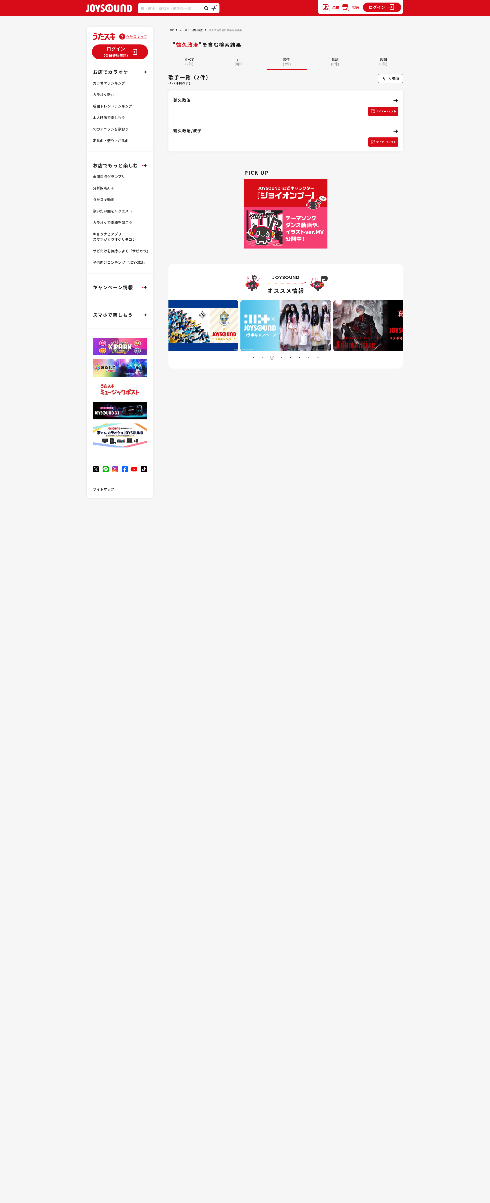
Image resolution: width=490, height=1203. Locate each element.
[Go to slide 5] (290, 357)
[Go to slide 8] (317, 357)
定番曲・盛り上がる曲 (111, 140)
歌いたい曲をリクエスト (112, 211)
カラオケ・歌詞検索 (191, 30)
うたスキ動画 (103, 199)
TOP (171, 30)
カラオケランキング (109, 83)
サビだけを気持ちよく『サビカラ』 (121, 250)
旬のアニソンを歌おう (111, 129)
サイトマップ (103, 489)
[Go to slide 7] (308, 357)
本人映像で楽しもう (109, 117)
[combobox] (390, 78)
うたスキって (136, 36)
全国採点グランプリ (109, 176)
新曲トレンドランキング (112, 106)
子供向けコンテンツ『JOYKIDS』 (120, 262)
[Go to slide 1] (253, 357)
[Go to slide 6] (299, 357)
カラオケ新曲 (103, 94)
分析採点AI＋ (103, 188)
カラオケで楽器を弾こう (112, 222)
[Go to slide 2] (262, 357)
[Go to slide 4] (281, 357)
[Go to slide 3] (272, 357)
